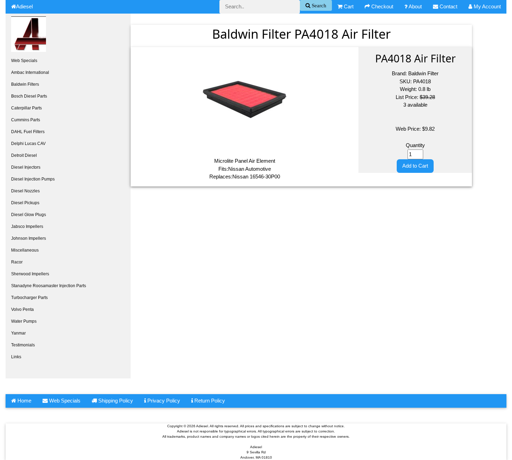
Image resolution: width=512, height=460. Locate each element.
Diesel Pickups (25, 202)
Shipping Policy (115, 401)
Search (318, 5)
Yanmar (18, 333)
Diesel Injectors (25, 167)
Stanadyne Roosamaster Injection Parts (48, 285)
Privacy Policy (163, 401)
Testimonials (23, 345)
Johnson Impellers (28, 238)
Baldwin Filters (25, 84)
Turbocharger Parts (29, 297)
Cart (348, 6)
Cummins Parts (25, 119)
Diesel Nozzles (25, 191)
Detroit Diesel (24, 155)
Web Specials (24, 60)
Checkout (381, 6)
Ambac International (30, 72)
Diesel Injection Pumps (33, 179)
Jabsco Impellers (27, 226)
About (415, 6)
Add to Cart (415, 166)
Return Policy (209, 401)
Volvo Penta (22, 309)
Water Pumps (24, 321)
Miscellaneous (25, 250)
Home (23, 401)
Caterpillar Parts (26, 108)
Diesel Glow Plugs (28, 214)
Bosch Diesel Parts (29, 96)
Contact (447, 6)
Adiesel (24, 6)
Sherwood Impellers (30, 273)
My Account (486, 6)
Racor (17, 262)
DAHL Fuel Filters (28, 131)
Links (16, 356)
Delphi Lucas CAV (28, 143)
